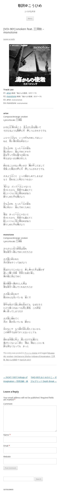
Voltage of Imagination (40, 356)
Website (7, 456)
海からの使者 (11, 359)
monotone (11, 96)
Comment (7, 403)
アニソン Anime (30, 353)
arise (9, 93)
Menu (30, 18)
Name (7, 434)
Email (6, 445)
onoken (10, 356)
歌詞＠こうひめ (30, 5)
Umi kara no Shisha (22, 356)
